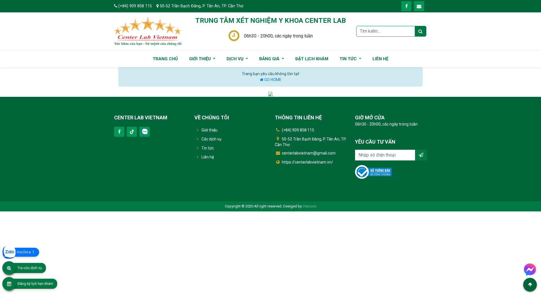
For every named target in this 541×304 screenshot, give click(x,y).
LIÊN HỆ (380, 58)
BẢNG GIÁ (270, 58)
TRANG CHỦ (165, 58)
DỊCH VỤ (236, 58)
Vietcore (309, 206)
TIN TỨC (349, 58)
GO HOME (272, 79)
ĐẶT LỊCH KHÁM (311, 58)
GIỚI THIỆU (200, 58)
